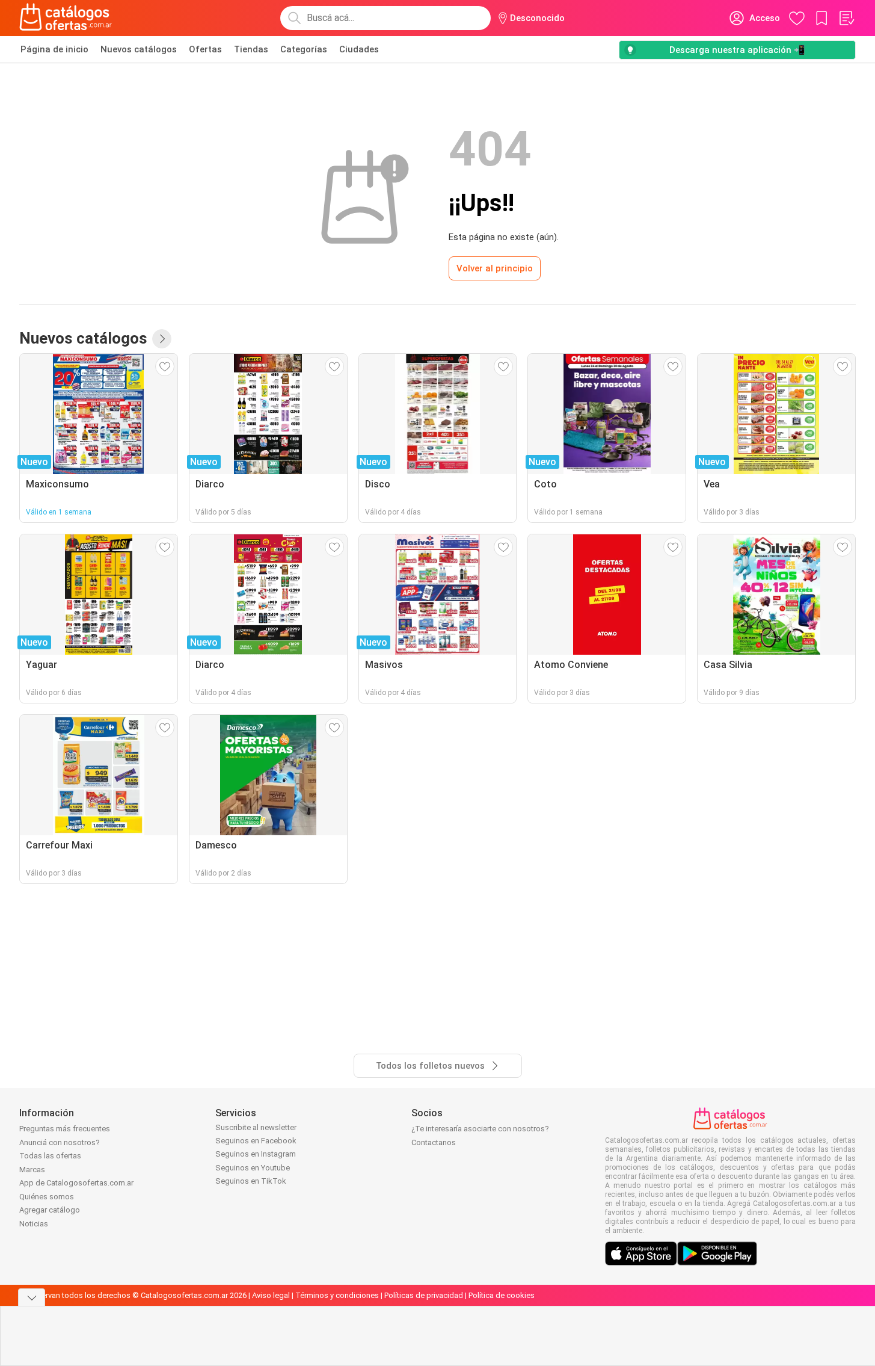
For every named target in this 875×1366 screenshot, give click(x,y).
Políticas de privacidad (423, 1295)
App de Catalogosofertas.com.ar (76, 1182)
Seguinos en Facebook (255, 1140)
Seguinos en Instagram (255, 1153)
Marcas (32, 1169)
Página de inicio (54, 49)
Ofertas (205, 49)
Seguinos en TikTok (250, 1180)
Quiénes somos (46, 1196)
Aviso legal (271, 1295)
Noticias (33, 1223)
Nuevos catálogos (138, 49)
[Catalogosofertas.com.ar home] (65, 18)
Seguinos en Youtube (252, 1167)
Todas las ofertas (50, 1155)
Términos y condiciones (337, 1295)
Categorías (303, 49)
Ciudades (359, 49)
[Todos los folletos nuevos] (161, 338)
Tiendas (251, 49)
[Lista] (846, 18)
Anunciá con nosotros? (59, 1142)
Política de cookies (501, 1295)
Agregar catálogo (49, 1209)
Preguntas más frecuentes (64, 1128)
